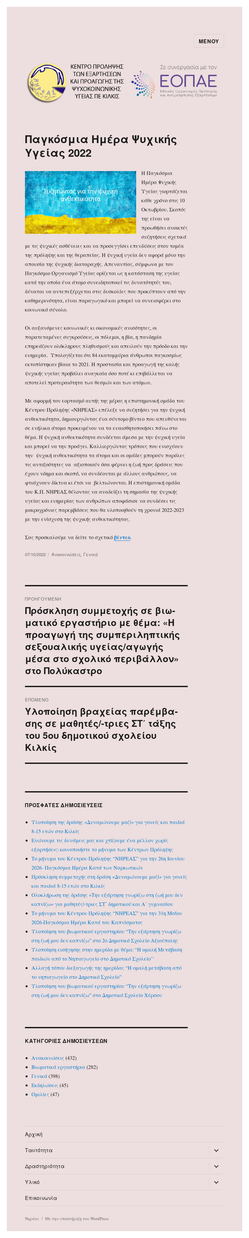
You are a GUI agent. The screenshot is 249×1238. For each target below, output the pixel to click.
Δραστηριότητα (45, 1166)
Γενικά (90, 554)
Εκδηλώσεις (44, 1085)
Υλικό (32, 1182)
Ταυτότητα (39, 1150)
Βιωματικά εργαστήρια (58, 1066)
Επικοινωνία (41, 1198)
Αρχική (33, 1134)
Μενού (209, 41)
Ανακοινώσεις (66, 554)
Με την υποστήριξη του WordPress (77, 1218)
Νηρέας (32, 1218)
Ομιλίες (40, 1094)
